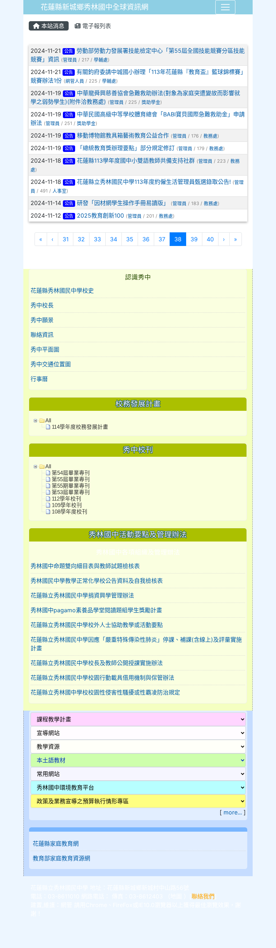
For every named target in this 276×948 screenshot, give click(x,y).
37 (161, 239)
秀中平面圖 (45, 349)
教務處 (210, 136)
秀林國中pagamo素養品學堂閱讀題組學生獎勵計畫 (96, 610)
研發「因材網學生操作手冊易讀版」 (123, 202)
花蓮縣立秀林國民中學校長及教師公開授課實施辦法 (97, 662)
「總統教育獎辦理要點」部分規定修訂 (126, 148)
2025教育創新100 (100, 215)
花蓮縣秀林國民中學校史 (62, 290)
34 (113, 239)
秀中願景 (42, 320)
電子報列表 (95, 25)
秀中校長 (42, 305)
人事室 (59, 191)
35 (129, 239)
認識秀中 (138, 277)
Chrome (96, 904)
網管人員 (74, 81)
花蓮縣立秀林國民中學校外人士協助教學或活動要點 (97, 624)
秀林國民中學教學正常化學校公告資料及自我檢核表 (97, 580)
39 (194, 239)
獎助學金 (151, 102)
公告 (68, 51)
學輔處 (101, 59)
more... (233, 812)
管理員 (70, 59)
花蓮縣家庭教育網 (56, 843)
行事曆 (39, 378)
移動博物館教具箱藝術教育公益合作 (123, 135)
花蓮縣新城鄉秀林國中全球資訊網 (94, 7)
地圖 (176, 896)
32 (81, 239)
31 (66, 239)
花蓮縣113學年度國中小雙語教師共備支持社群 (136, 160)
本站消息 (52, 25)
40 (210, 239)
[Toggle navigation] (225, 7)
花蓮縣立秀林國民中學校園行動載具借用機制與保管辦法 (102, 677)
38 (180, 239)
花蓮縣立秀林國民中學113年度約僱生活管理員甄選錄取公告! (154, 181)
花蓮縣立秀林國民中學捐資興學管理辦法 (82, 595)
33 (97, 239)
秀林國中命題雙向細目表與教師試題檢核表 (85, 566)
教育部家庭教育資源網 (61, 858)
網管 (66, 904)
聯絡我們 (203, 896)
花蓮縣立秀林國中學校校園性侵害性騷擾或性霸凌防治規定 (105, 692)
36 (146, 239)
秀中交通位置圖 (51, 364)
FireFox (123, 904)
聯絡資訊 (42, 334)
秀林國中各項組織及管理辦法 (138, 552)
